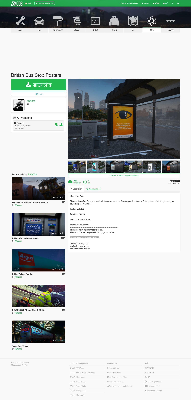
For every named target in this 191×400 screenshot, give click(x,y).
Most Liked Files (114, 372)
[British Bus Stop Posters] (124, 119)
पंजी (166, 3)
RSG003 (31, 101)
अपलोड (146, 3)
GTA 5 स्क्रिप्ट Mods (77, 381)
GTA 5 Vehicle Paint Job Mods (82, 372)
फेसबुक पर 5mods (153, 386)
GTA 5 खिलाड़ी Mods (78, 386)
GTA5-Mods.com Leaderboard (119, 386)
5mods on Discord (154, 390)
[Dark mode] (172, 3)
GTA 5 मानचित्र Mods (78, 390)
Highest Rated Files (115, 381)
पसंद (89, 183)
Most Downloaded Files (117, 377)
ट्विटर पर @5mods (154, 381)
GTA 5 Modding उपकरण (79, 363)
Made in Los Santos (19, 365)
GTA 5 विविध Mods (77, 395)
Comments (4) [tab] (94, 188)
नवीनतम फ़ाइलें (112, 363)
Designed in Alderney (20, 362)
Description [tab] (77, 188)
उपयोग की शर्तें (149, 372)
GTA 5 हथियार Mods (77, 377)
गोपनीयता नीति (149, 368)
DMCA (147, 377)
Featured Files (113, 368)
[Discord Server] (28, 104)
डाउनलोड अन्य (77, 183)
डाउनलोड (41, 84)
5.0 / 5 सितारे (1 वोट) (174, 183)
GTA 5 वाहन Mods (77, 368)
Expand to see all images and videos (124, 175)
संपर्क (146, 363)
